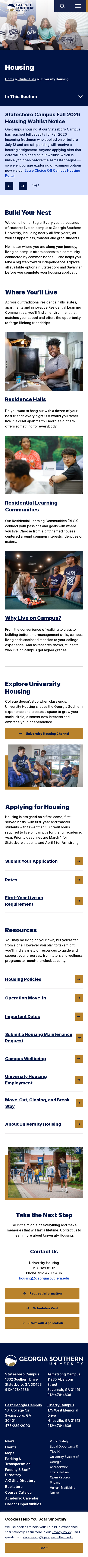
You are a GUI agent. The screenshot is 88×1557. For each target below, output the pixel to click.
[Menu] (79, 6)
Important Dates (22, 1016)
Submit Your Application (31, 861)
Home (9, 79)
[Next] (23, 186)
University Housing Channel (47, 733)
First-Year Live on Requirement (24, 901)
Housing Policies (23, 979)
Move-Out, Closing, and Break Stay (37, 1103)
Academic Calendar (22, 1498)
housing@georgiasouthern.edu (44, 1278)
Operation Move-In (25, 998)
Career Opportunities (23, 1504)
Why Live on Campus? (33, 618)
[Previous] (9, 186)
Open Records (60, 1477)
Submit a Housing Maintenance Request (38, 1037)
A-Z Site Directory (20, 1480)
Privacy (55, 1482)
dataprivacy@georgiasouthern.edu (48, 1537)
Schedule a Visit (45, 1308)
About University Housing (33, 1124)
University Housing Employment (26, 1080)
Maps (9, 1453)
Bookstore (14, 1486)
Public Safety (59, 1441)
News (10, 1441)
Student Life (27, 79)
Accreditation (59, 1467)
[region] (44, 1534)
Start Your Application (45, 1323)
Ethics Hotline (59, 1472)
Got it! (44, 1548)
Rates (11, 879)
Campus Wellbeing (25, 1058)
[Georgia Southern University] (20, 7)
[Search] (62, 6)
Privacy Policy (61, 1532)
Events (10, 1447)
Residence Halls (25, 399)
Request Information (45, 1293)
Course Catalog (18, 1492)
